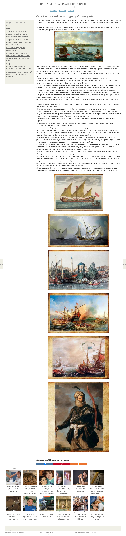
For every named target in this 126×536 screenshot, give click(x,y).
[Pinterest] (61, 464)
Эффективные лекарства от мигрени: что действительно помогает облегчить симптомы (17, 34)
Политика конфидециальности (47, 532)
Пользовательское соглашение (52, 530)
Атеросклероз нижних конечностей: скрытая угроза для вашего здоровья (19, 74)
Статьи (71, 10)
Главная (53, 10)
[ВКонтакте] (44, 464)
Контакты (42, 530)
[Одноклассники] (78, 464)
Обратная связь (78, 530)
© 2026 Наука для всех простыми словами (15, 530)
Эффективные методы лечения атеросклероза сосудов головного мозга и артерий (18, 42)
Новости (62, 10)
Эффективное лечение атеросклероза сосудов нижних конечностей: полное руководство (18, 66)
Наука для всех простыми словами (63, 3)
